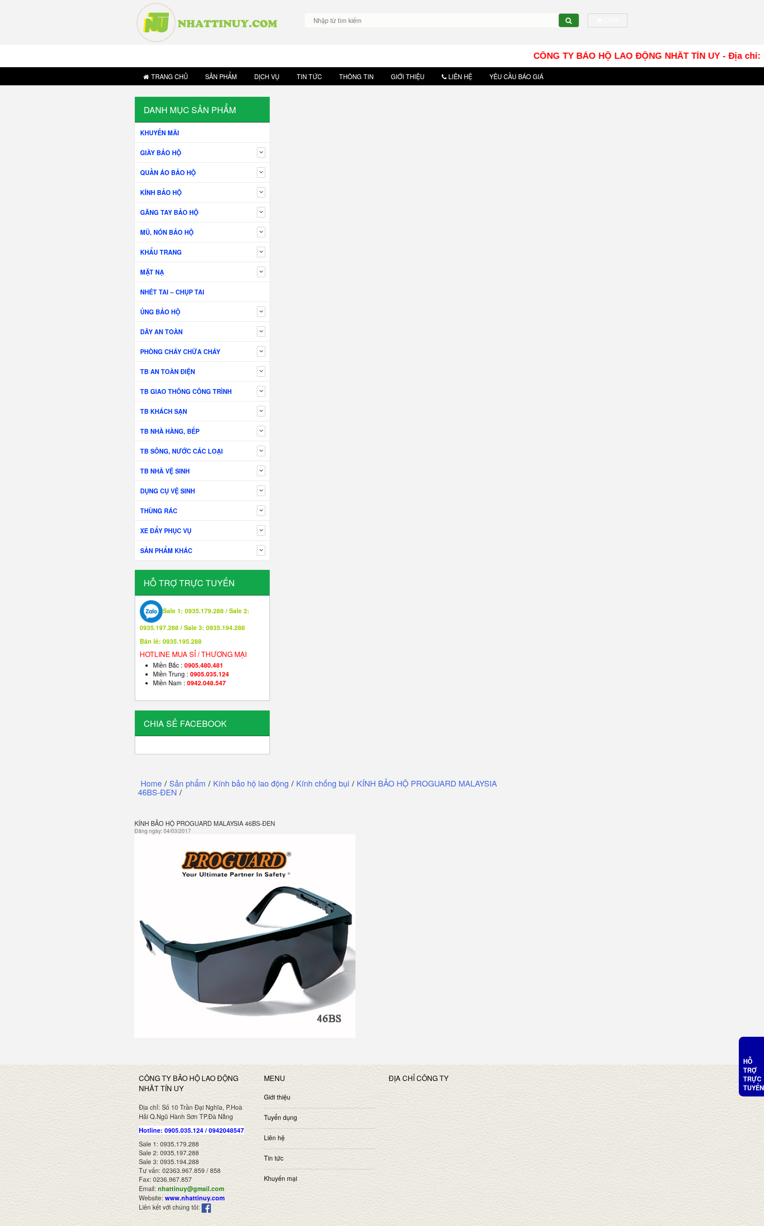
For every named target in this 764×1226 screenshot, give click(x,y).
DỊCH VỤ (266, 76)
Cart (610, 20)
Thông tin (356, 76)
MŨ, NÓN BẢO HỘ (167, 232)
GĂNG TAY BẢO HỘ (169, 212)
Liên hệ (460, 76)
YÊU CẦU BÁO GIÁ (516, 76)
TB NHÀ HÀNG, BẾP (169, 431)
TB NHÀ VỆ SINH (165, 470)
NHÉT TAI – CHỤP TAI (172, 291)
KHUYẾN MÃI (159, 132)
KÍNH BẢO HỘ (161, 192)
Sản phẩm (221, 76)
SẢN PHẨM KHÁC (166, 550)
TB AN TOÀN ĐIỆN (167, 371)
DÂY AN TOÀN (161, 331)
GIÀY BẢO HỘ (160, 152)
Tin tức (309, 76)
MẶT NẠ (152, 271)
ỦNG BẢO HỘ (160, 311)
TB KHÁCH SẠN (163, 411)
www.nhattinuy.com (195, 1197)
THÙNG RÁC (158, 510)
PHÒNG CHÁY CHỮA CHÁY (180, 351)
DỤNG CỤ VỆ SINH (167, 490)
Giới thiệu (407, 76)
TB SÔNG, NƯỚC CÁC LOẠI (181, 451)
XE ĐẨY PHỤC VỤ (165, 530)
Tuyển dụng (280, 1117)
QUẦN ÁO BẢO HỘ (168, 172)
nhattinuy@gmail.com (191, 1188)
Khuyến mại (280, 1178)
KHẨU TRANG (161, 252)
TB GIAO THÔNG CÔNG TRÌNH (186, 391)
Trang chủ (169, 76)
